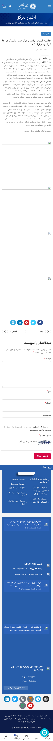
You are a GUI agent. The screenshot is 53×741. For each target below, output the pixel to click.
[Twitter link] (33, 322)
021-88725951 (35, 574)
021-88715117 (20, 574)
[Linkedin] (7, 699)
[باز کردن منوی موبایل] (49, 6)
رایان (13, 727)
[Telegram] (38, 699)
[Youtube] (30, 705)
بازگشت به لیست (26, 331)
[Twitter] (15, 699)
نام (49, 391)
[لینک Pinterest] (26, 322)
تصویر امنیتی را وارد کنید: (28, 441)
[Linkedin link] (20, 322)
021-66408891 (36, 667)
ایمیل (48, 403)
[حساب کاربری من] (10, 6)
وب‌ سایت (47, 415)
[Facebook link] (40, 322)
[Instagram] (46, 699)
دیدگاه (47, 358)
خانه (46, 23)
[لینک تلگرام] (13, 322)
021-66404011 (22, 667)
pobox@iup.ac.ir (19, 568)
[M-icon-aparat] (22, 699)
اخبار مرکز (46, 33)
